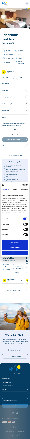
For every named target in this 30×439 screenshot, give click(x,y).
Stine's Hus (8, 257)
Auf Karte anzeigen (10, 78)
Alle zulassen (15, 242)
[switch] (25, 224)
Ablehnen (15, 253)
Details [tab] (15, 189)
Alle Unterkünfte (6, 382)
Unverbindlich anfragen (15, 155)
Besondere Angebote (7, 385)
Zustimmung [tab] (5, 189)
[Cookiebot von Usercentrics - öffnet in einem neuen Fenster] (21, 185)
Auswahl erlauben (15, 247)
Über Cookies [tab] (24, 189)
